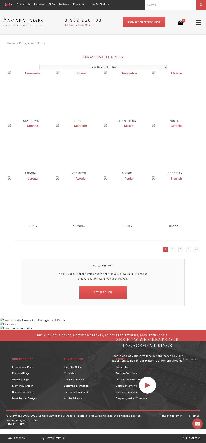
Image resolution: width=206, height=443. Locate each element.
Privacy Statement (172, 415)
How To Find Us (99, 4)
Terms (22, 423)
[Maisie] (127, 168)
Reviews (39, 4)
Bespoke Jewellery (22, 391)
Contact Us (23, 4)
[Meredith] (79, 168)
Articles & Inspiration (75, 398)
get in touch (103, 292)
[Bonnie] (79, 116)
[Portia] (127, 221)
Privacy (11, 423)
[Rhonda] (31, 168)
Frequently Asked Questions (131, 398)
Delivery (64, 4)
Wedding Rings (20, 379)
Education (79, 4)
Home (11, 43)
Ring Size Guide (73, 367)
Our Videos (70, 373)
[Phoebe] (175, 116)
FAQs (51, 4)
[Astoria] (79, 221)
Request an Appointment (144, 22)
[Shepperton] (127, 116)
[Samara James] (23, 21)
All (196, 249)
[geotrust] (188, 359)
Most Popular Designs (24, 398)
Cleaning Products (74, 379)
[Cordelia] (175, 168)
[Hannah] (175, 221)
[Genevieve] (31, 116)
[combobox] (170, 5)
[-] (147, 385)
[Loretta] (31, 221)
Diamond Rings (20, 373)
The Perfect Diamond (76, 391)
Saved (56, 438)
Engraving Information (76, 385)
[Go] (201, 5)
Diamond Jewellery (23, 385)
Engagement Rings (22, 367)
